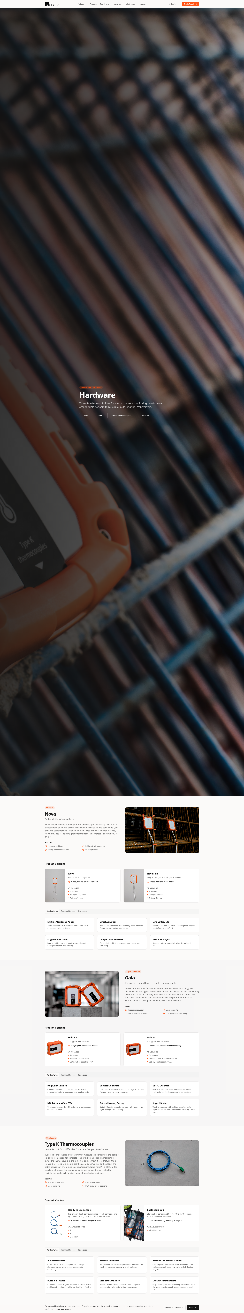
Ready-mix (104, 4)
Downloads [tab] (82, 911)
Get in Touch (189, 4)
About (143, 4)
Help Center (130, 4)
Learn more (65, 1309)
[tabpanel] (122, 934)
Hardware (117, 4)
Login (173, 4)
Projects (81, 4)
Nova (85, 415)
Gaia (100, 415)
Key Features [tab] (52, 911)
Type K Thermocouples (121, 415)
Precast (93, 4)
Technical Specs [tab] (68, 911)
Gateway (145, 415)
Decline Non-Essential (174, 1307)
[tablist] (122, 911)
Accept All (193, 1307)
